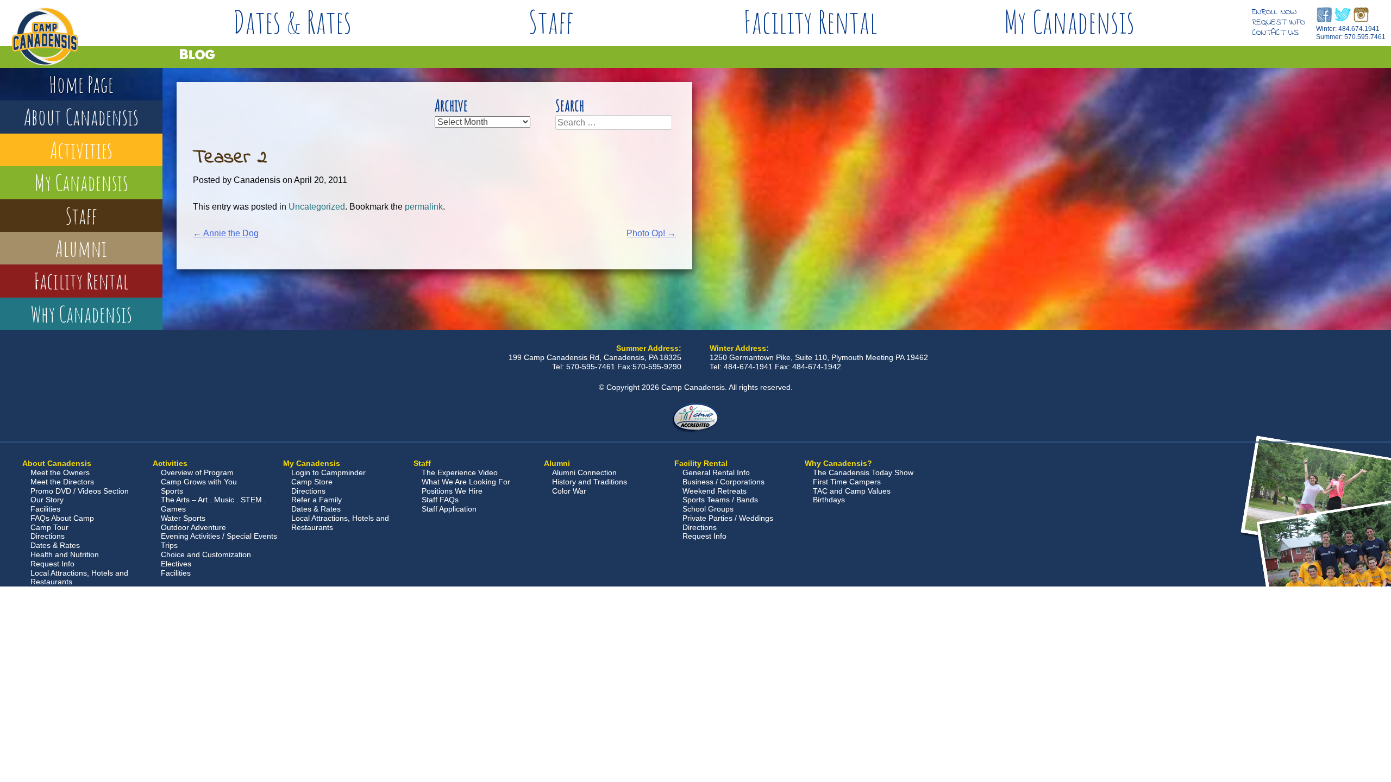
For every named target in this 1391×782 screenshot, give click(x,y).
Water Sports (183, 518)
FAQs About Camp (62, 518)
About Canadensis (81, 116)
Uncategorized (317, 206)
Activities (81, 149)
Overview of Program (197, 472)
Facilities (45, 508)
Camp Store (312, 481)
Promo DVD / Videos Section (79, 491)
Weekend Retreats (714, 491)
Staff (551, 22)
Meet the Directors (62, 481)
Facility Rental (810, 22)
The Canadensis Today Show (863, 472)
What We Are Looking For (466, 481)
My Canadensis (1069, 22)
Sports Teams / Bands (720, 499)
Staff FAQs (440, 499)
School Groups (708, 508)
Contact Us (1275, 32)
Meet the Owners (60, 472)
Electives (176, 563)
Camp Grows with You (199, 481)
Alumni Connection (584, 472)
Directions (47, 536)
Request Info (1278, 22)
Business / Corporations (723, 481)
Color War (569, 491)
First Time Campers (847, 481)
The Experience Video (460, 472)
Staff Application (449, 508)
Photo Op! (651, 233)
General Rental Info (716, 472)
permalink (424, 206)
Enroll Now (1274, 11)
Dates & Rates (292, 22)
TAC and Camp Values (852, 491)
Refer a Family (316, 499)
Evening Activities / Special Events (219, 536)
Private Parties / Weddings (727, 518)
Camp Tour (49, 527)
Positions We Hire (452, 491)
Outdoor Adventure (193, 527)
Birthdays (829, 499)
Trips (169, 545)
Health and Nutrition (64, 554)
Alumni (81, 248)
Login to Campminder (328, 472)
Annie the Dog (226, 233)
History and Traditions (589, 481)
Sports (172, 491)
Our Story (47, 499)
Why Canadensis (81, 313)
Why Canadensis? (838, 463)
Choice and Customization (206, 554)
